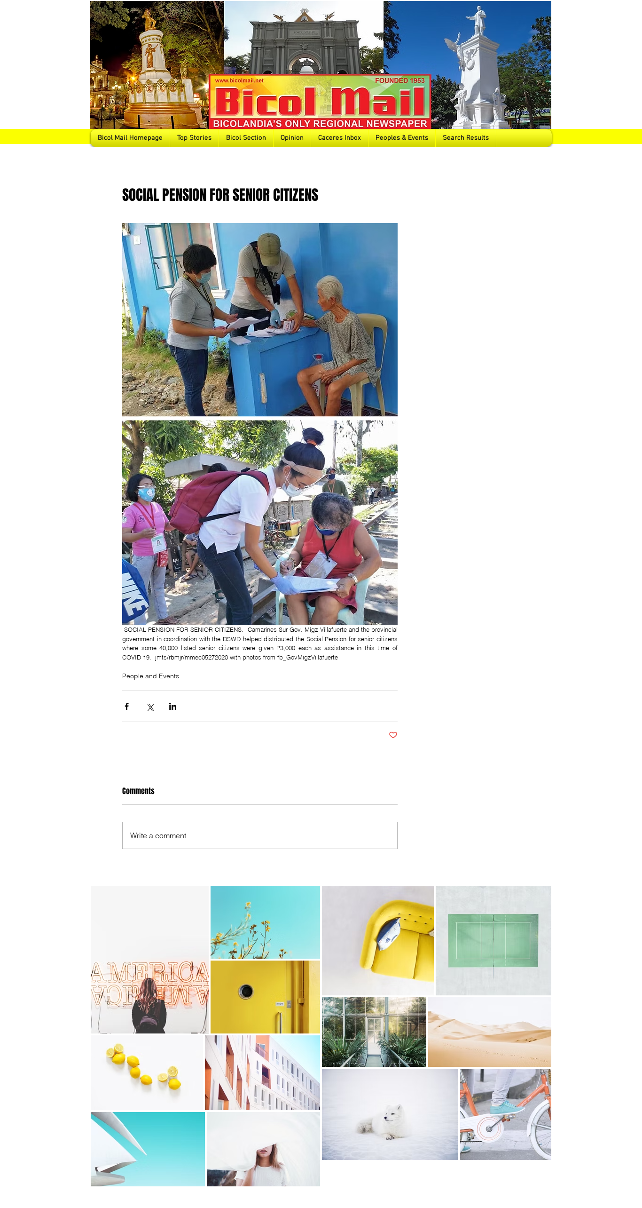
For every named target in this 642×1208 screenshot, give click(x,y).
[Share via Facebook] (126, 706)
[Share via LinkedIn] (172, 706)
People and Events (150, 676)
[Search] (541, 73)
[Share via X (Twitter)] (149, 706)
